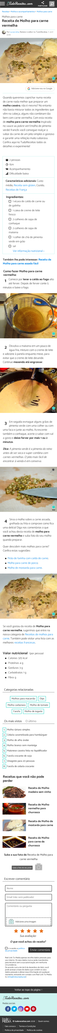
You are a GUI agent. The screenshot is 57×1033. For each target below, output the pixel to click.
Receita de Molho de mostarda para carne (40, 823)
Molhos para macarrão (23, 699)
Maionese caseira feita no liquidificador (27, 751)
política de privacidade (15, 949)
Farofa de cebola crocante (20, 766)
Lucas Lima (14, 32)
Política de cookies (34, 1030)
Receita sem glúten (24, 185)
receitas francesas (24, 642)
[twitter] (14, 1009)
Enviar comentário (40, 950)
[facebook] (8, 1009)
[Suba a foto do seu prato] (38, 867)
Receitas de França (16, 190)
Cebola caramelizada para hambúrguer (27, 735)
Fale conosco (10, 1026)
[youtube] (27, 1009)
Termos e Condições (27, 1026)
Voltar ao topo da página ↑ (28, 990)
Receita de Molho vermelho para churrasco (38, 809)
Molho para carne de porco (23, 563)
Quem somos (43, 1021)
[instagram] (20, 1009)
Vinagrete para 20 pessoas (21, 761)
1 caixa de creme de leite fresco (24, 212)
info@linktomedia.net (17, 977)
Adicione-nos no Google (41, 88)
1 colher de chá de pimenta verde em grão (26, 239)
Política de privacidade (14, 1030)
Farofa (16, 711)
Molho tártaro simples (18, 730)
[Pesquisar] (52, 4)
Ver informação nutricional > (28, 251)
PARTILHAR (42, 6)
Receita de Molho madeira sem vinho (39, 790)
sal (14, 246)
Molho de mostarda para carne (25, 568)
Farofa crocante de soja (19, 756)
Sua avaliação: (28, 936)
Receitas (5, 11)
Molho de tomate (39, 705)
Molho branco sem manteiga (22, 745)
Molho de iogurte (33, 711)
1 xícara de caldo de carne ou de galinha (27, 203)
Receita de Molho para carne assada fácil (27, 261)
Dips (42, 699)
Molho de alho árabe (18, 740)
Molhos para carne (44, 11)
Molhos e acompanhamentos (23, 11)
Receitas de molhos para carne (28, 636)
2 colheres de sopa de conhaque (23, 221)
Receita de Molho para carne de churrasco (38, 842)
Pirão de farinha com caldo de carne (28, 558)
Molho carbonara (16, 705)
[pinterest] (33, 1009)
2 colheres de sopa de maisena (23, 230)
